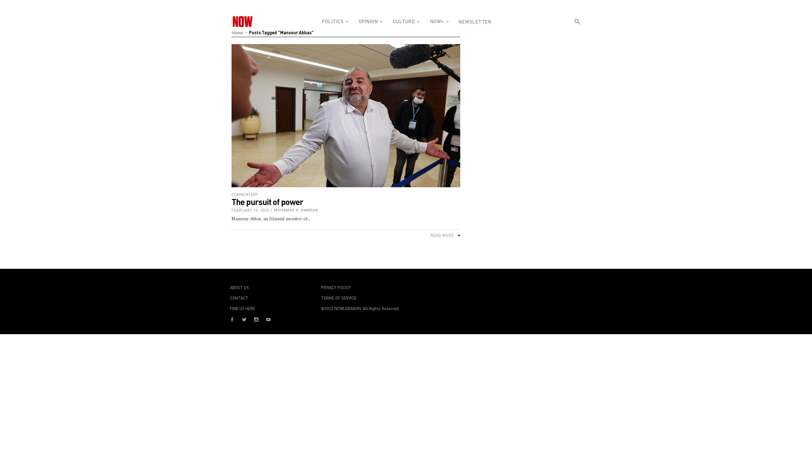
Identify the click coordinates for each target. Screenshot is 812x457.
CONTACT (239, 298)
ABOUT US (239, 287)
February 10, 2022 (250, 210)
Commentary (245, 194)
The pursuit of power (267, 202)
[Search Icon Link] (577, 33)
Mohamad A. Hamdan (296, 210)
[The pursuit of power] (346, 115)
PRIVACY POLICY (335, 287)
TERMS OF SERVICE (338, 298)
